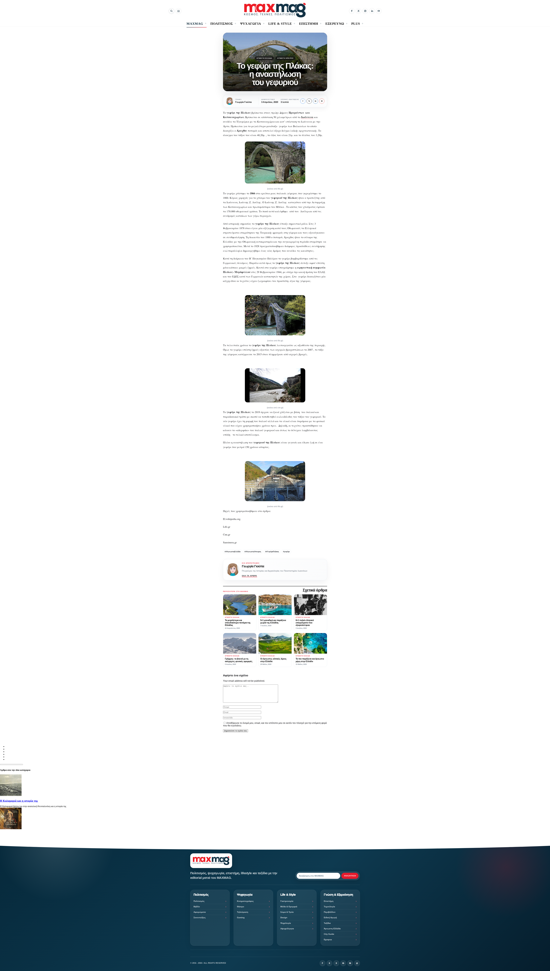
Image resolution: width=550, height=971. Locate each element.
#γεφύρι (286, 552)
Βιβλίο (197, 906)
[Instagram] (365, 11)
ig (343, 963)
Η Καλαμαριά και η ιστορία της (19, 800)
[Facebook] (351, 11)
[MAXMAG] (275, 10)
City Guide (329, 934)
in (315, 101)
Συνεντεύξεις (200, 917)
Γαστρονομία (286, 901)
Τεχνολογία (329, 906)
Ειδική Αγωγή (330, 917)
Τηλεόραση (242, 912)
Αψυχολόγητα (287, 928)
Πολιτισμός (199, 901)
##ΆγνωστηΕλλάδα (232, 552)
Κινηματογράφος (245, 901)
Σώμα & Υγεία (287, 912)
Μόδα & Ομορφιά (288, 906)
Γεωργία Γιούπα (253, 566)
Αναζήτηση (350, 876)
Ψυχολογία (285, 923)
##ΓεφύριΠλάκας (272, 552)
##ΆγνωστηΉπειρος (252, 552)
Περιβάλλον (329, 912)
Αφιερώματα (200, 912)
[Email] (378, 11)
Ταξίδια (327, 923)
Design (283, 917)
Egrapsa (328, 939)
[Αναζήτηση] (171, 11)
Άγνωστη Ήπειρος (285, 58)
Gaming (241, 917)
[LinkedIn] (372, 11)
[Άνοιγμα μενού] (178, 11)
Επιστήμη (328, 901)
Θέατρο (240, 906)
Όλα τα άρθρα (249, 576)
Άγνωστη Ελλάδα (264, 58)
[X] (358, 11)
